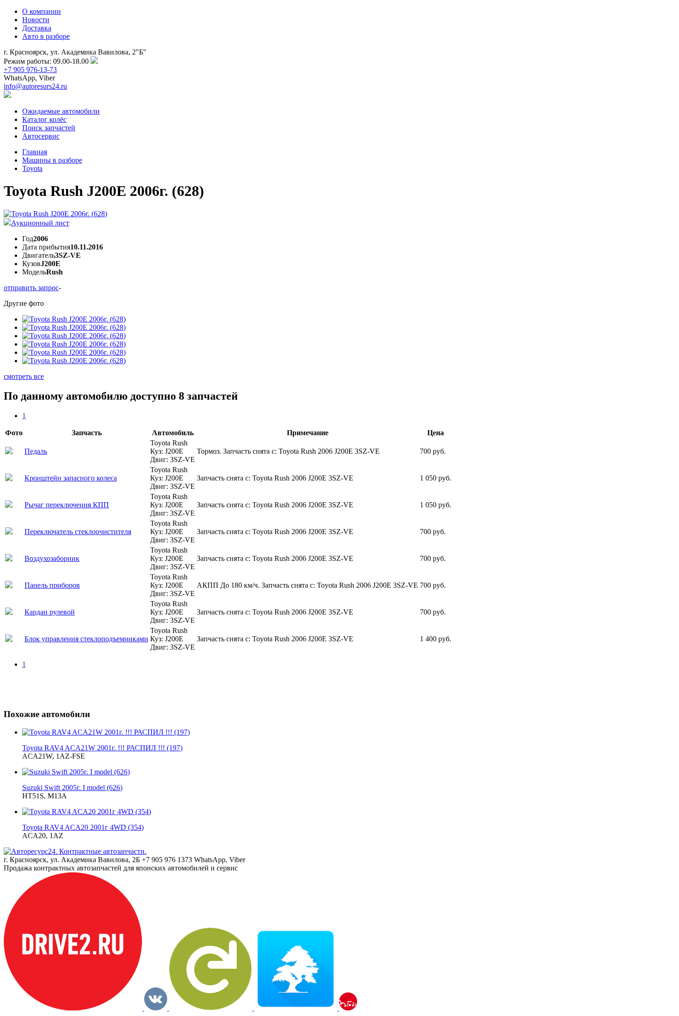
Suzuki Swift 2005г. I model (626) (72, 787)
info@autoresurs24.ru (35, 86)
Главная (34, 152)
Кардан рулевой (49, 612)
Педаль (35, 451)
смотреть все (24, 376)
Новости (35, 20)
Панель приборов (52, 585)
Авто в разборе (46, 36)
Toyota (32, 168)
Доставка (36, 28)
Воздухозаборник (51, 558)
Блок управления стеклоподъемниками (86, 639)
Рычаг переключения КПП (66, 505)
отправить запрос (31, 288)
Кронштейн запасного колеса (70, 478)
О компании (41, 11)
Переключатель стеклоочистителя (77, 531)
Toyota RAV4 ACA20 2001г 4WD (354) (83, 827)
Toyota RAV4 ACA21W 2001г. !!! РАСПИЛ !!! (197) (102, 748)
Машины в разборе (52, 160)
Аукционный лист (40, 223)
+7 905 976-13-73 (30, 69)
